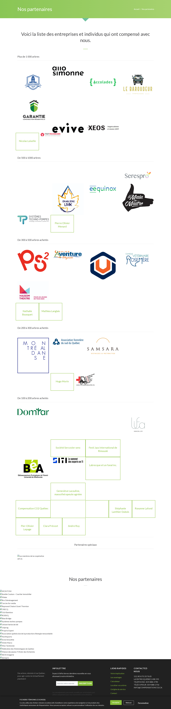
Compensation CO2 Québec (33, 508)
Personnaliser (143, 703)
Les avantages (116, 677)
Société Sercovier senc (68, 447)
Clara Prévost (50, 525)
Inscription (85, 683)
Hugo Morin (62, 381)
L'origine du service (118, 689)
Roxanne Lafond (144, 508)
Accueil (136, 9)
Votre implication (117, 673)
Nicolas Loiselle (27, 140)
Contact (114, 693)
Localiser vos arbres (118, 685)
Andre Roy (74, 525)
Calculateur (115, 681)
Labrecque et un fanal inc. (103, 465)
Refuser (129, 703)
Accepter (115, 702)
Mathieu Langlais (51, 311)
